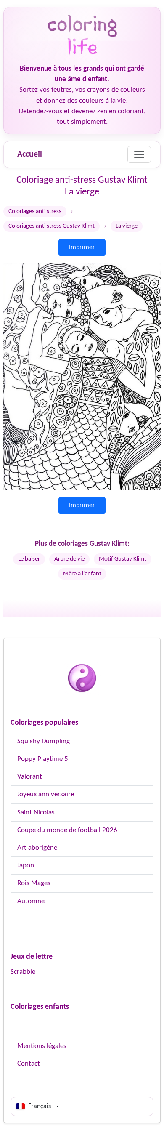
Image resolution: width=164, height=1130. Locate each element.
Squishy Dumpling (43, 741)
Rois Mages (33, 883)
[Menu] (139, 154)
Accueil (29, 154)
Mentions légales (41, 1046)
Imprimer (82, 247)
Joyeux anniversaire (45, 794)
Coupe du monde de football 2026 (67, 830)
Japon (25, 865)
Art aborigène (37, 847)
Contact (28, 1063)
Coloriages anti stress (34, 211)
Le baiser (29, 559)
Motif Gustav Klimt (122, 559)
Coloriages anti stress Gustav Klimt (51, 226)
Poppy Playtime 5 (42, 759)
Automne (31, 901)
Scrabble (23, 972)
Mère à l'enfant (82, 574)
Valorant (29, 776)
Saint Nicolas (36, 812)
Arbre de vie (69, 559)
